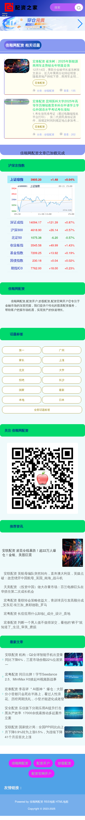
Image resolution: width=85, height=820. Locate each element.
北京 (21, 370)
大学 (61, 370)
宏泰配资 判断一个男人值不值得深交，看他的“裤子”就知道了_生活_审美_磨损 (42, 624)
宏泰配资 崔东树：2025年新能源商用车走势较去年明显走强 (55, 63)
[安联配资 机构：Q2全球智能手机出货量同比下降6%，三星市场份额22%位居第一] (73, 659)
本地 (21, 400)
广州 (61, 350)
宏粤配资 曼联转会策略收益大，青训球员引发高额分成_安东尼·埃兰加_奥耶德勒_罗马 (42, 602)
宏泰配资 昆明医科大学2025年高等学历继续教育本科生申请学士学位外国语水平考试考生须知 (56, 105)
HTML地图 (62, 801)
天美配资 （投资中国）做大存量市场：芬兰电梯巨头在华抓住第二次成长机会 (42, 589)
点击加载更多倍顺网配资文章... (42, 152)
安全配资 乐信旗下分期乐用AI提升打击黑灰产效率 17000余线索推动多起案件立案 (33, 712)
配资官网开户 (41, 773)
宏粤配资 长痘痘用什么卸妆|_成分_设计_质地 (37, 613)
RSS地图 (49, 801)
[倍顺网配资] (22, 7)
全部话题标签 (42, 410)
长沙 (61, 380)
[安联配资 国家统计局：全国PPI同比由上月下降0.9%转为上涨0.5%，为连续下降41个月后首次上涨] (73, 732)
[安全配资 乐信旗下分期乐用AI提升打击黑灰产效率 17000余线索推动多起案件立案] (73, 713)
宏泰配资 (40, 82)
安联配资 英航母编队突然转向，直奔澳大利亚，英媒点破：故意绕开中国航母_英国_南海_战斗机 (42, 575)
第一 (21, 350)
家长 (21, 360)
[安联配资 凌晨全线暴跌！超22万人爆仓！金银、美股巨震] (72, 553)
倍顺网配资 (20, 763)
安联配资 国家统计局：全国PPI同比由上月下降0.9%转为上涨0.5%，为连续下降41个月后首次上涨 (34, 732)
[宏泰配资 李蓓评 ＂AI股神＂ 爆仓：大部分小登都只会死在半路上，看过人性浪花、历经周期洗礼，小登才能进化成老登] (73, 693)
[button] (80, 23)
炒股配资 (64, 763)
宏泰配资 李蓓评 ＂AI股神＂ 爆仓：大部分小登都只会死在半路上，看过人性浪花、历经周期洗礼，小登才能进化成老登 (34, 693)
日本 (61, 400)
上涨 (61, 360)
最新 (61, 390)
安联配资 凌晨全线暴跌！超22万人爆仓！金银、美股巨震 (29, 552)
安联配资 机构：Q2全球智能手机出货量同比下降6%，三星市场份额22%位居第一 (34, 659)
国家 (21, 390)
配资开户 (43, 763)
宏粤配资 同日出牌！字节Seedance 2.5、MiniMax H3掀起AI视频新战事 (31, 677)
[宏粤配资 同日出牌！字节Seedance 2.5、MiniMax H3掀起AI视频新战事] (73, 676)
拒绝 (21, 380)
